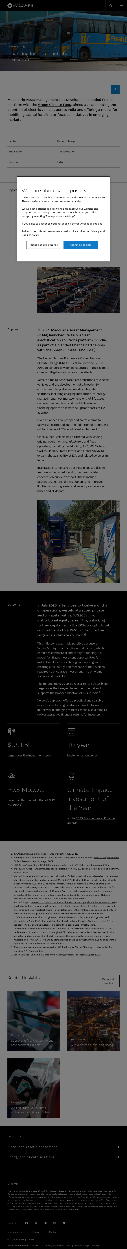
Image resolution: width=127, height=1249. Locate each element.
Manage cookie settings (44, 244)
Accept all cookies (81, 244)
